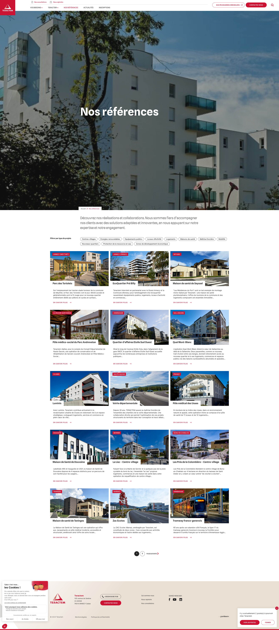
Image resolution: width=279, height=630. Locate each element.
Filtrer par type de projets (60, 238)
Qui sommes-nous (147, 595)
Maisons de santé (187, 239)
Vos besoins (35, 8)
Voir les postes (249, 622)
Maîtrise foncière (207, 239)
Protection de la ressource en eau (117, 244)
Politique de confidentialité (100, 617)
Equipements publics (133, 239)
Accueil (83, 209)
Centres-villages (89, 239)
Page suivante (151, 554)
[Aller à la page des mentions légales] (224, 616)
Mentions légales (81, 617)
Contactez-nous (256, 5)
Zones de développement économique (152, 244)
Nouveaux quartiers (90, 244)
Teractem (52, 8)
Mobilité (222, 239)
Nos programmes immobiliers (228, 5)
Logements (170, 239)
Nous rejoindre (146, 599)
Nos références (71, 8)
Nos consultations (147, 603)
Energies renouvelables (110, 239)
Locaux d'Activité (154, 239)
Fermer (268, 622)
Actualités (88, 8)
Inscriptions (104, 8)
